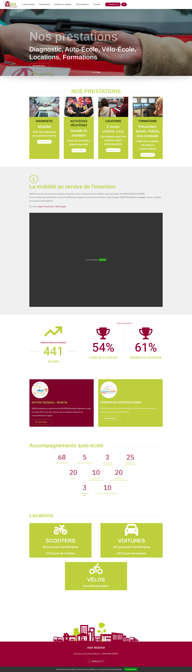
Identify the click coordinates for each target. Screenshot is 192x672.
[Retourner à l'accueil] (11, 4)
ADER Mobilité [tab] (94, 72)
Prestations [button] (44, 4)
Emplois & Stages (63, 4)
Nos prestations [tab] (98, 72)
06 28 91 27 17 (114, 4)
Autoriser (102, 260)
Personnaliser (130, 669)
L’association (28, 4)
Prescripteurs (82, 4)
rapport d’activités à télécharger (51, 206)
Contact (97, 4)
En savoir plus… (39, 66)
